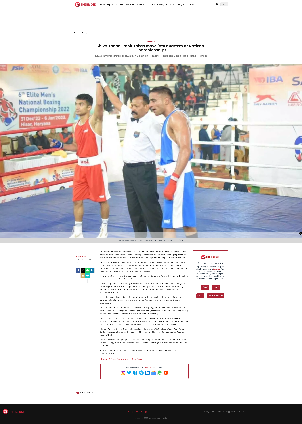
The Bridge (148, 368)
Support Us (112, 4)
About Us (220, 412)
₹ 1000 (200, 295)
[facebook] (78, 270)
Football (130, 4)
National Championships (119, 359)
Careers (240, 412)
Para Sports (171, 4)
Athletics (151, 4)
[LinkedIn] (92, 270)
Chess (121, 4)
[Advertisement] (151, 22)
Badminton (141, 4)
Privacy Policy (208, 412)
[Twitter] (82, 270)
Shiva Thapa (137, 359)
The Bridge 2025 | (142, 418)
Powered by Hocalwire (158, 418)
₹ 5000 (204, 287)
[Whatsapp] (87, 270)
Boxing (151, 41)
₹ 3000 (216, 287)
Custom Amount (215, 295)
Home (102, 4)
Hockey (160, 4)
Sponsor (216, 269)
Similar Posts (86, 393)
